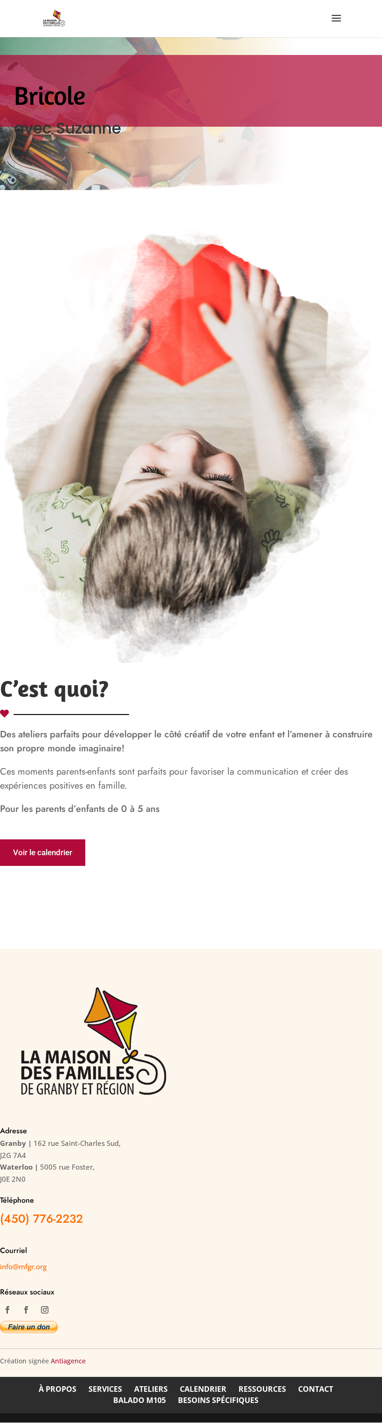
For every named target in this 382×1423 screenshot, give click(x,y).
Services (105, 1389)
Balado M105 (139, 1400)
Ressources (262, 1389)
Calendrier (203, 1389)
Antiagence (68, 1360)
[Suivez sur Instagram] (44, 1309)
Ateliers (151, 1389)
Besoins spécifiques (218, 1400)
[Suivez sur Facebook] (7, 1309)
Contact (315, 1389)
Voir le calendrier (42, 852)
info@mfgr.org (23, 1266)
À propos (57, 1389)
